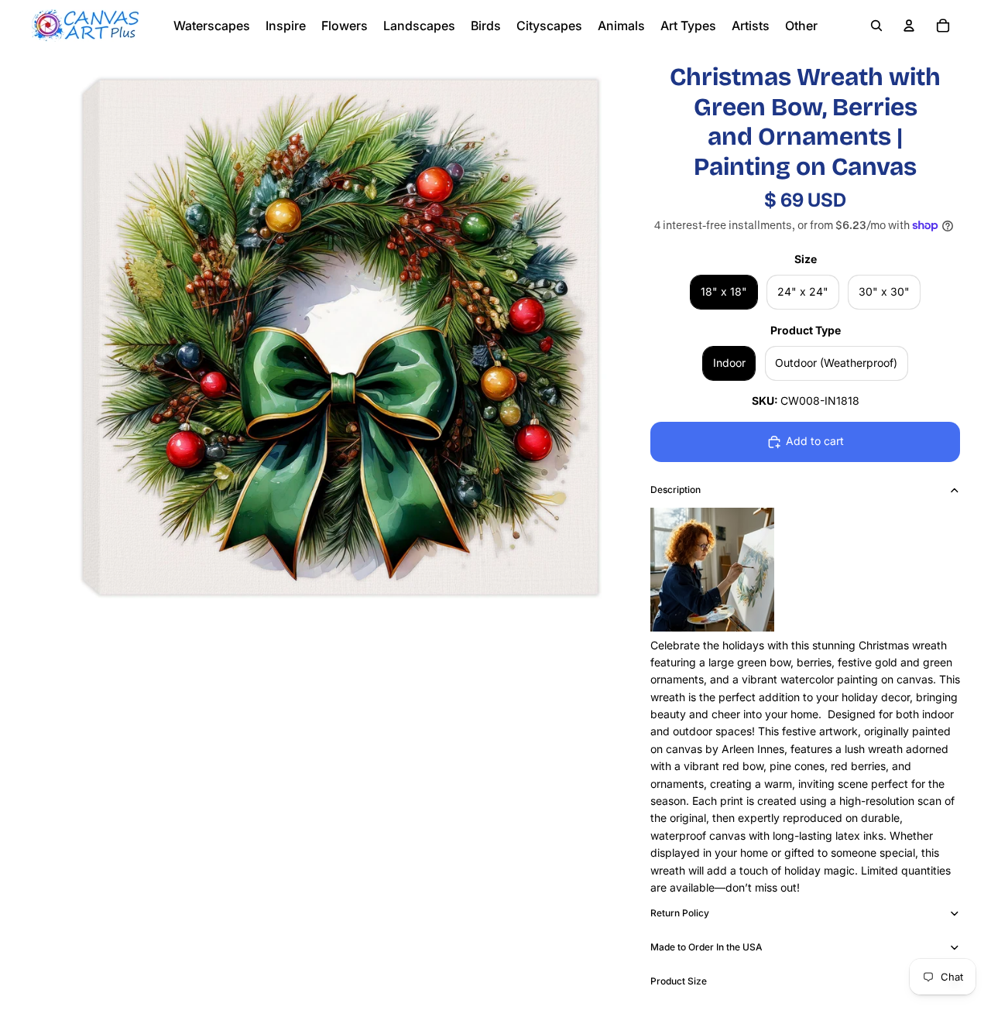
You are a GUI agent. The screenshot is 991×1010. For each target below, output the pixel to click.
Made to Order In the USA (706, 947)
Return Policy (679, 913)
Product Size (678, 981)
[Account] (909, 26)
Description (675, 489)
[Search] (876, 26)
